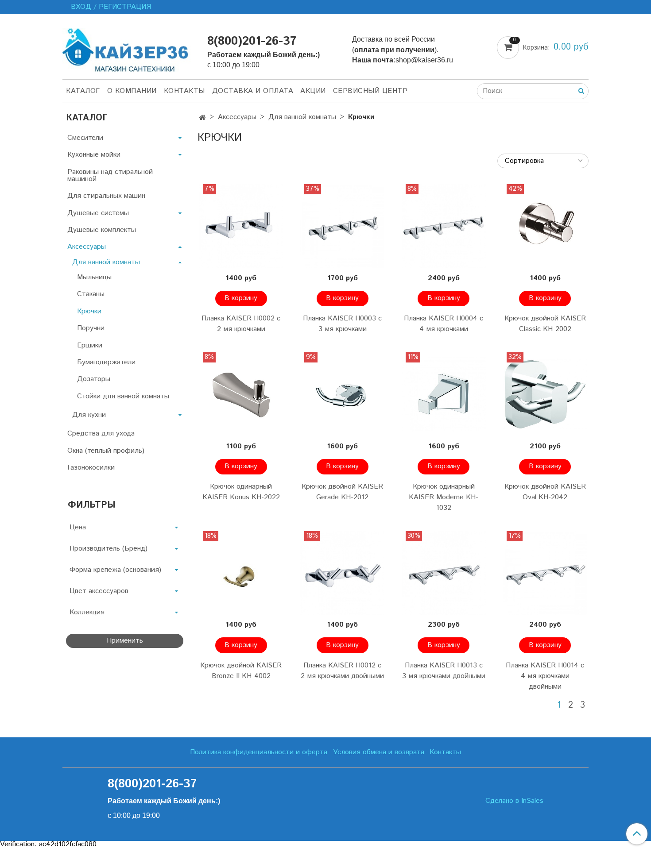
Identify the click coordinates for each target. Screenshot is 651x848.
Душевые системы (98, 213)
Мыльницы (94, 277)
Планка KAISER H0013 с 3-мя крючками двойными (443, 670)
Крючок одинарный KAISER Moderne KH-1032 (443, 497)
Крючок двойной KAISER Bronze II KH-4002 (241, 670)
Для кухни (89, 415)
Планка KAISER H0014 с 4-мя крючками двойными (545, 676)
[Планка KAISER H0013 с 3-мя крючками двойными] (444, 573)
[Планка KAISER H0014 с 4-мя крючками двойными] (545, 573)
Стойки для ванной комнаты (123, 396)
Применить (125, 641)
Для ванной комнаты (302, 117)
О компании (132, 91)
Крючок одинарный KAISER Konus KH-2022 (241, 492)
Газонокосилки (91, 468)
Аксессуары (237, 117)
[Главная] (202, 118)
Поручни (91, 328)
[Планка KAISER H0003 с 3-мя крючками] (342, 226)
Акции (313, 91)
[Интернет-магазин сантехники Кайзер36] (127, 48)
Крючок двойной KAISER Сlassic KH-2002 (545, 323)
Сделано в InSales (514, 801)
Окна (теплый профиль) (105, 451)
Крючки (89, 311)
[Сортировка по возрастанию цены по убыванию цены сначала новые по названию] (543, 161)
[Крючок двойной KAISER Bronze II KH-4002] (241, 573)
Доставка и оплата (253, 91)
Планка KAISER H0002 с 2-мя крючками (241, 323)
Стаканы (91, 294)
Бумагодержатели (106, 362)
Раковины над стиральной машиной (110, 175)
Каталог (83, 91)
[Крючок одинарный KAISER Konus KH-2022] (241, 394)
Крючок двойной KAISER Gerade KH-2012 (342, 492)
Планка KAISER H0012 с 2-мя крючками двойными (342, 670)
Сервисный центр (370, 91)
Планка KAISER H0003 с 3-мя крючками (342, 323)
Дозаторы (93, 379)
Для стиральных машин (106, 196)
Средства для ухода (101, 433)
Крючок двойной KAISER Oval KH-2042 (545, 492)
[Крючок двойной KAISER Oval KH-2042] (545, 394)
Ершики (89, 345)
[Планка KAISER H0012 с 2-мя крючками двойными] (342, 573)
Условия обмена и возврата (378, 752)
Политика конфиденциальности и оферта (258, 752)
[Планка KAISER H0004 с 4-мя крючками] (444, 226)
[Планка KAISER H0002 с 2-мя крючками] (241, 226)
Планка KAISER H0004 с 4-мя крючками (443, 323)
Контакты (184, 91)
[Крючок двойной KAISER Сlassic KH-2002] (545, 226)
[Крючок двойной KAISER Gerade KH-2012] (342, 394)
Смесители (85, 138)
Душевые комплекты (101, 230)
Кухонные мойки (93, 155)
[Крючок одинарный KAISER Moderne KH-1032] (444, 394)
